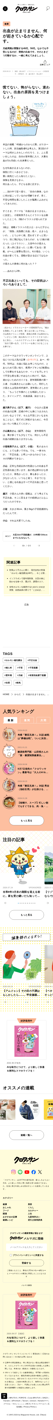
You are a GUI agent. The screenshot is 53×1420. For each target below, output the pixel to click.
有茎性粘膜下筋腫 (37, 675)
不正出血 (32, 660)
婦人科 (8, 668)
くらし (31, 1207)
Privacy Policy (29, 1407)
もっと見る (26, 820)
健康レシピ (8, 1220)
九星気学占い (34, 1217)
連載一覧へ (26, 1135)
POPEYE (22, 1398)
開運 (5, 1213)
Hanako (6, 1401)
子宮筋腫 (33, 668)
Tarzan (25, 1401)
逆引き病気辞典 (35, 1220)
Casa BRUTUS (34, 1398)
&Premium (16, 1401)
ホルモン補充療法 (13, 660)
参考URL (32, 359)
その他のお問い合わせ (23, 1357)
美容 (30, 1204)
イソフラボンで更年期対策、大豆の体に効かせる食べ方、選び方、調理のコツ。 (27, 580)
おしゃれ (7, 1207)
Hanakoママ (43, 1401)
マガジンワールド (39, 1404)
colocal (33, 1401)
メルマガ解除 (26, 1285)
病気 (18, 683)
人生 (30, 1213)
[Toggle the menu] (5, 8)
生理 (7, 683)
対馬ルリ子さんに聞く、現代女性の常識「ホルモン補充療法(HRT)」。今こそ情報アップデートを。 (27, 572)
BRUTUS (13, 1398)
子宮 (20, 668)
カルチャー (33, 1210)
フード (6, 1210)
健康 (7, 24)
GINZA (45, 1398)
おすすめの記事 (10, 1217)
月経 (20, 675)
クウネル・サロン (11, 1404)
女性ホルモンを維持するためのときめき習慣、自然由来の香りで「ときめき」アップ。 (27, 589)
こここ (22, 1404)
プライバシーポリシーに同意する (28, 1255)
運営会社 (36, 1354)
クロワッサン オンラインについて (17, 1354)
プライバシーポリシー (37, 1270)
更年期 (8, 675)
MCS (28, 1404)
